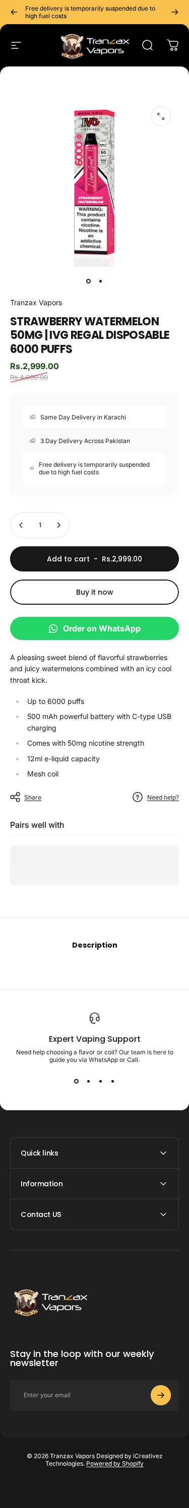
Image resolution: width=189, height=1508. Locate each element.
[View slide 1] (77, 1081)
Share (32, 797)
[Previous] (14, 12)
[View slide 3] (101, 1081)
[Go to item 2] (101, 281)
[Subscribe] (161, 1395)
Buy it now (94, 592)
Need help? (163, 797)
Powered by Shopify (115, 1463)
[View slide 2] (89, 1081)
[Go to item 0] (89, 281)
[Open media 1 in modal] (161, 116)
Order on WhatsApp (102, 628)
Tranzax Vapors (36, 302)
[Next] (175, 12)
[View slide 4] (113, 1081)
